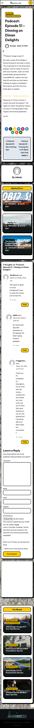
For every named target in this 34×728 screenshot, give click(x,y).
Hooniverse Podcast (13, 16)
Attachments (8, 516)
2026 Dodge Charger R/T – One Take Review (16, 628)
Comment (7, 461)
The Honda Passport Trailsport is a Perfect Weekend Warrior (14, 243)
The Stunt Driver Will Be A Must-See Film (16, 693)
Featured (9, 13)
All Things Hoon (12, 689)
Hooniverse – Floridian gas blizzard (16, 96)
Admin (18, 177)
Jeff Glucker (12, 204)
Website (6, 507)
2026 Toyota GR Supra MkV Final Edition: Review (17, 650)
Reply (25, 304)
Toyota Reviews (12, 645)
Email (5, 498)
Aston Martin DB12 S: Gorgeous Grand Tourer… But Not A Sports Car (15, 199)
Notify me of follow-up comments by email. (16, 543)
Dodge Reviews (12, 620)
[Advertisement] (17, 579)
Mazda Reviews (12, 667)
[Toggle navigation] (2, 2)
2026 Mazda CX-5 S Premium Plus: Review (14, 671)
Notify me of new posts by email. (16, 549)
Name (5, 488)
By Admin (13, 46)
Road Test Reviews (13, 623)
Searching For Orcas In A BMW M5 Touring (15, 222)
